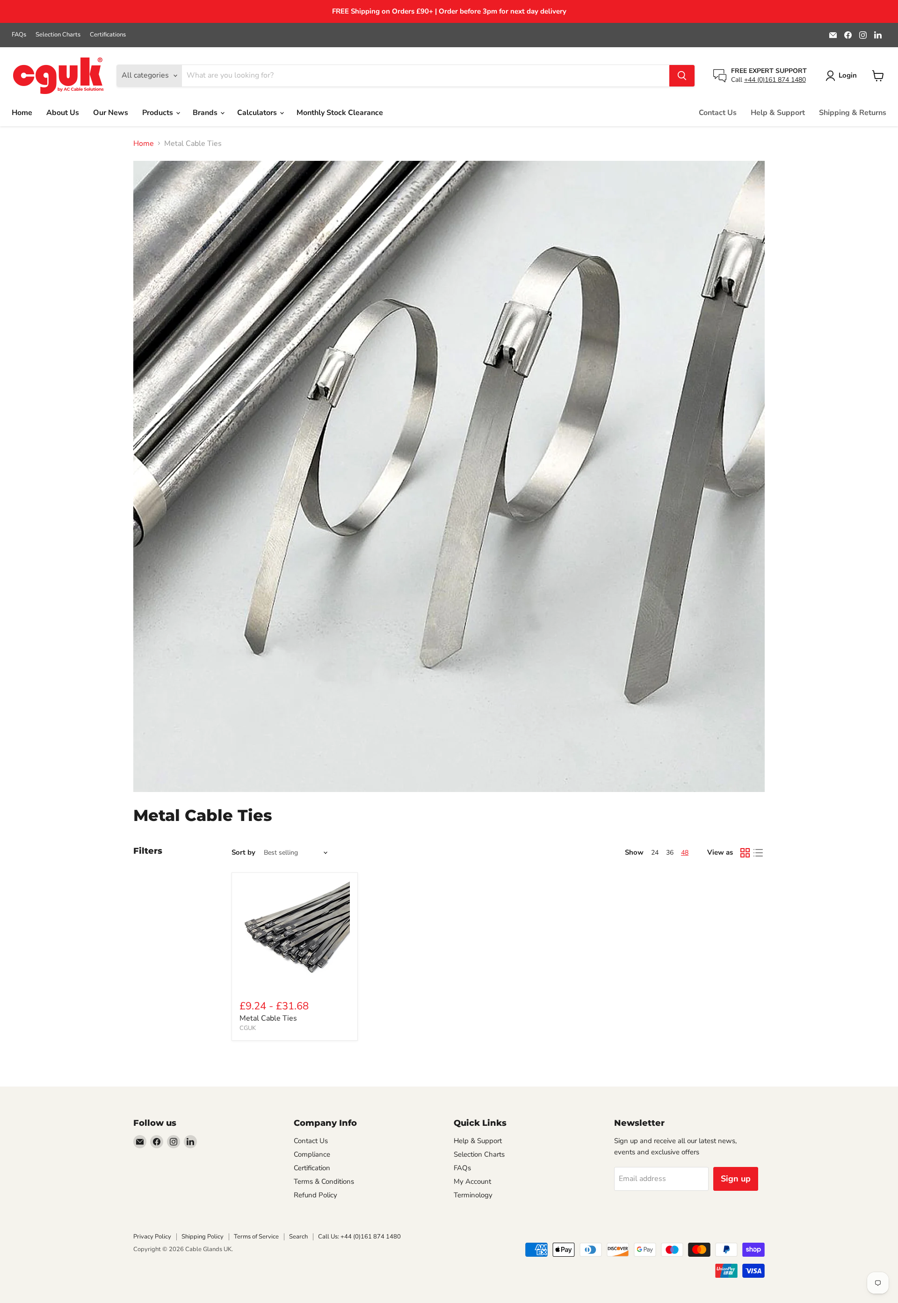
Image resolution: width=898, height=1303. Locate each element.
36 (670, 852)
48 (684, 852)
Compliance (312, 1154)
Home (22, 113)
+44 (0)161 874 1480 (775, 79)
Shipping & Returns (852, 113)
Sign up (736, 1178)
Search (298, 1236)
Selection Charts (58, 34)
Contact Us (718, 113)
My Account (472, 1181)
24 (655, 852)
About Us (62, 113)
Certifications (108, 34)
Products (158, 113)
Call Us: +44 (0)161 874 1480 (359, 1236)
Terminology (473, 1195)
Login (848, 75)
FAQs (19, 34)
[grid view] (745, 852)
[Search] (682, 75)
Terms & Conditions (324, 1181)
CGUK (247, 1028)
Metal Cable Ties (268, 1018)
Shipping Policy (202, 1236)
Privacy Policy (152, 1236)
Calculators (258, 113)
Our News (110, 113)
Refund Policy (315, 1195)
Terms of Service (256, 1236)
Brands (206, 113)
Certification (312, 1168)
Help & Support (778, 113)
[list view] (758, 852)
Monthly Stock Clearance (340, 113)
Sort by (243, 853)
